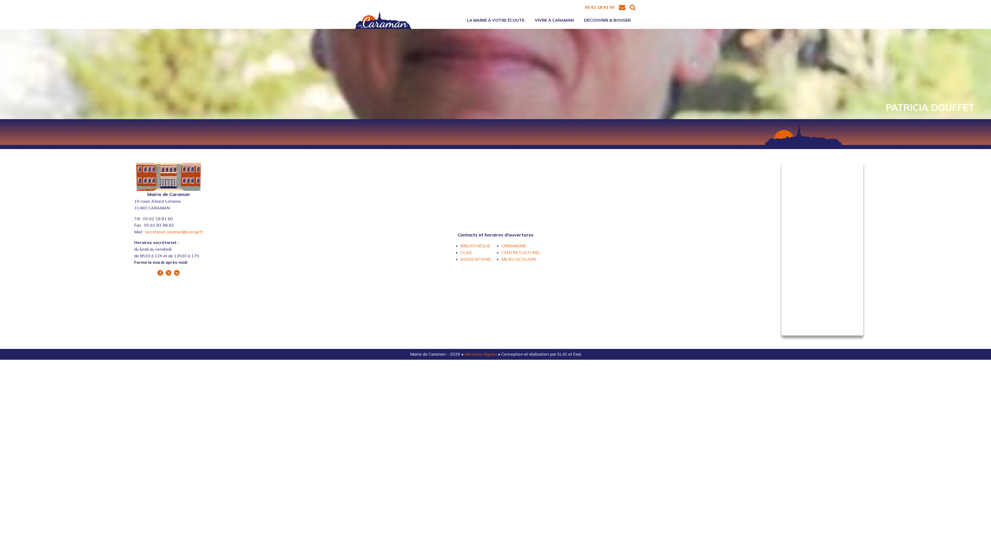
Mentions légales (481, 354)
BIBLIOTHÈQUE (475, 245)
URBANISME (513, 245)
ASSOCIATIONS (475, 259)
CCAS (466, 252)
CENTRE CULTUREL (521, 252)
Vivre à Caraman (554, 20)
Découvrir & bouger (607, 20)
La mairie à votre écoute (495, 20)
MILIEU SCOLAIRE (519, 259)
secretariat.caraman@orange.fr (174, 231)
